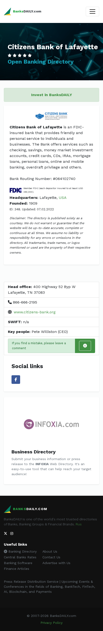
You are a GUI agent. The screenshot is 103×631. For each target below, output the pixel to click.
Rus (79, 524)
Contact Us (51, 557)
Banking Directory (22, 551)
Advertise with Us (56, 563)
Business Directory (33, 452)
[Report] (85, 346)
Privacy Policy (51, 623)
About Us (49, 551)
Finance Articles (16, 569)
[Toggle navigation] (92, 11)
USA (63, 197)
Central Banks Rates (20, 557)
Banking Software (18, 563)
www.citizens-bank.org (35, 312)
